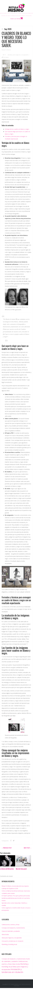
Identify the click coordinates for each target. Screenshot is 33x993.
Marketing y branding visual (9, 944)
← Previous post (7, 848)
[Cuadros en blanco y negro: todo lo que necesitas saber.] (16, 71)
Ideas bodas (5, 934)
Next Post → (27, 848)
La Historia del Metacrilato (7, 869)
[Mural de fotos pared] (23, 860)
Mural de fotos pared (21, 869)
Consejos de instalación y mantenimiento (13, 928)
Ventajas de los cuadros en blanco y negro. (17, 129)
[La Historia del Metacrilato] (7, 860)
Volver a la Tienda (15, 19)
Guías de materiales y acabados (11, 931)
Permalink (6, 57)
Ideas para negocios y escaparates (19, 55)
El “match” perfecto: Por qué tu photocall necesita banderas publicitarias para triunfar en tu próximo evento (16, 898)
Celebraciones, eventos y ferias (10, 924)
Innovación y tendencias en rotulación (12, 941)
